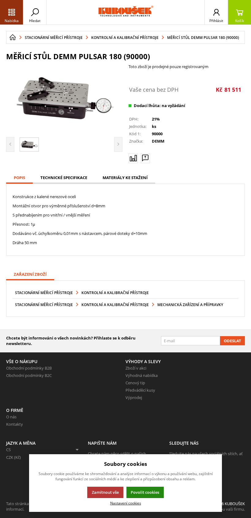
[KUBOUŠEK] (125, 12)
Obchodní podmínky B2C (29, 375)
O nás (11, 417)
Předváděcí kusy (140, 390)
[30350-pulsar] (64, 98)
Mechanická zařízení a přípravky (190, 304)
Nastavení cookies (125, 503)
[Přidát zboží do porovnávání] (133, 158)
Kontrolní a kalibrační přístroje (115, 292)
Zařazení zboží (30, 274)
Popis (19, 177)
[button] (11, 12)
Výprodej (134, 397)
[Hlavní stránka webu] (12, 37)
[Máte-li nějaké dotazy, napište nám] (145, 158)
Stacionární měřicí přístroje (44, 292)
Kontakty (14, 424)
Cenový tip (135, 383)
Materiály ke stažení (125, 177)
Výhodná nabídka (142, 375)
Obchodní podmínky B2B (29, 368)
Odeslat (232, 340)
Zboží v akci (136, 368)
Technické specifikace (63, 177)
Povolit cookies (145, 492)
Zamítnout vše (105, 492)
